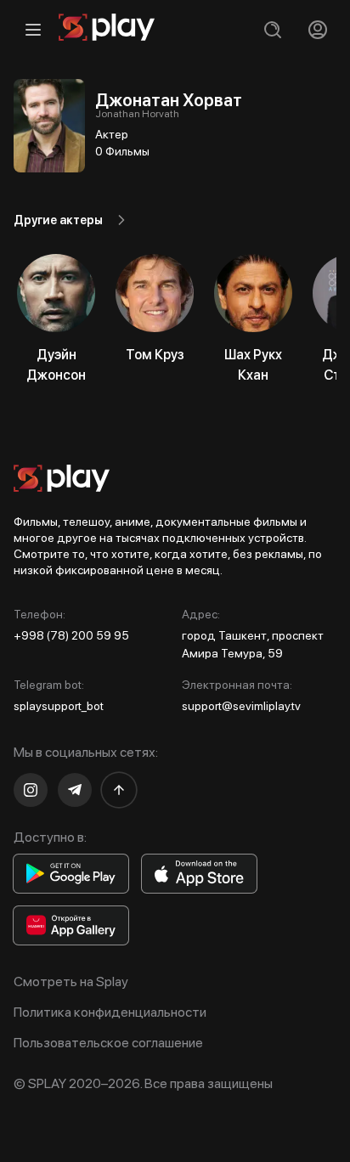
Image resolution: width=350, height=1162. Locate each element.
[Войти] (317, 29)
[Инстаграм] (31, 790)
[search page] (272, 29)
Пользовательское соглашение (108, 1043)
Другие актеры (58, 220)
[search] (272, 29)
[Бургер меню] (33, 29)
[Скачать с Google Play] (71, 874)
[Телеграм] (75, 790)
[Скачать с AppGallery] (71, 925)
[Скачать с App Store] (199, 874)
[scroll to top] (119, 790)
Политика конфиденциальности (110, 1012)
